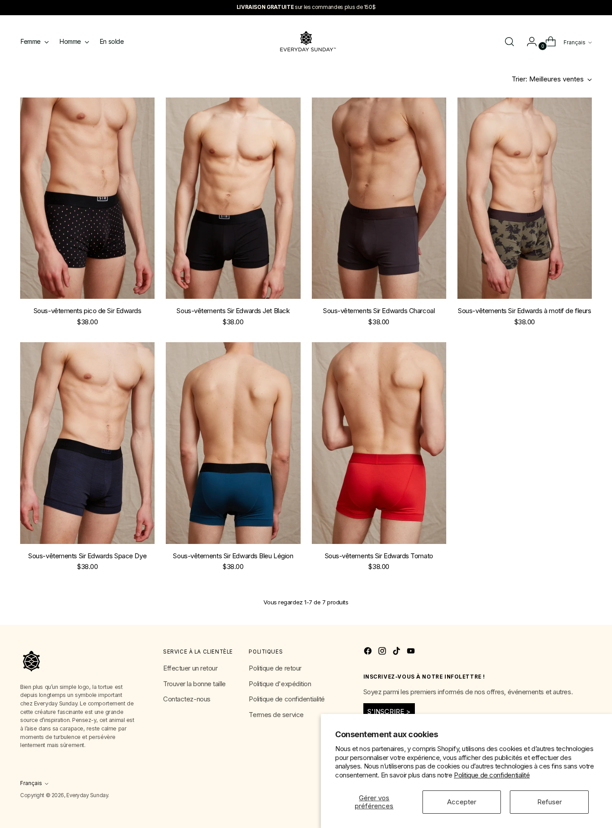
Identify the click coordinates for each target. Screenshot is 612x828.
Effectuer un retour (190, 668)
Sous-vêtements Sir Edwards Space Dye (87, 556)
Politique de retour (275, 668)
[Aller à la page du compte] (528, 42)
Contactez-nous (187, 699)
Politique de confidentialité (492, 775)
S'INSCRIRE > (388, 711)
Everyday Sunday (87, 795)
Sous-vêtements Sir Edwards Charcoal (379, 310)
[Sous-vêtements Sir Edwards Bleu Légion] (233, 443)
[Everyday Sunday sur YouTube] (411, 652)
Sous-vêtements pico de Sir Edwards (88, 310)
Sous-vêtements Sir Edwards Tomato (379, 556)
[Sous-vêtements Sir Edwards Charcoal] (379, 198)
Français (575, 42)
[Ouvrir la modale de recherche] (509, 42)
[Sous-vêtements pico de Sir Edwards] (87, 198)
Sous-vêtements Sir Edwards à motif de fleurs (524, 310)
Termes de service (276, 714)
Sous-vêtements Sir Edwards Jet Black (233, 310)
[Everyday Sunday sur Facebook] (368, 652)
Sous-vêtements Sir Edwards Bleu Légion (233, 556)
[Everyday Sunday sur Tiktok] (397, 652)
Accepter (461, 802)
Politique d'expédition (280, 683)
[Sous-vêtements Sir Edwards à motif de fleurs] (524, 198)
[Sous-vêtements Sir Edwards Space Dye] (87, 443)
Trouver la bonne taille (194, 683)
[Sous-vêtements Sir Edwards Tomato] (379, 443)
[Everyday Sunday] (306, 41)
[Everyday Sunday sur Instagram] (383, 652)
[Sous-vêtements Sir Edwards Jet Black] (233, 198)
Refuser (549, 802)
